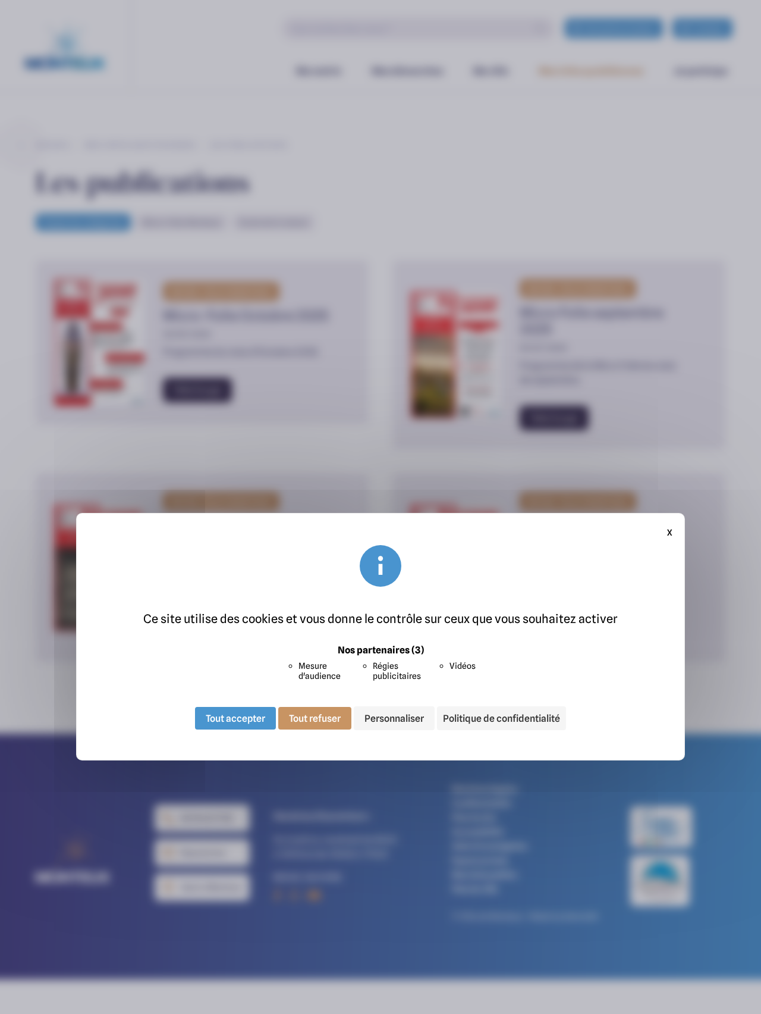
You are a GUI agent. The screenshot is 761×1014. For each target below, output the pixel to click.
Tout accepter (235, 718)
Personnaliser (394, 718)
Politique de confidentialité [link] (501, 718)
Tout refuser (315, 718)
